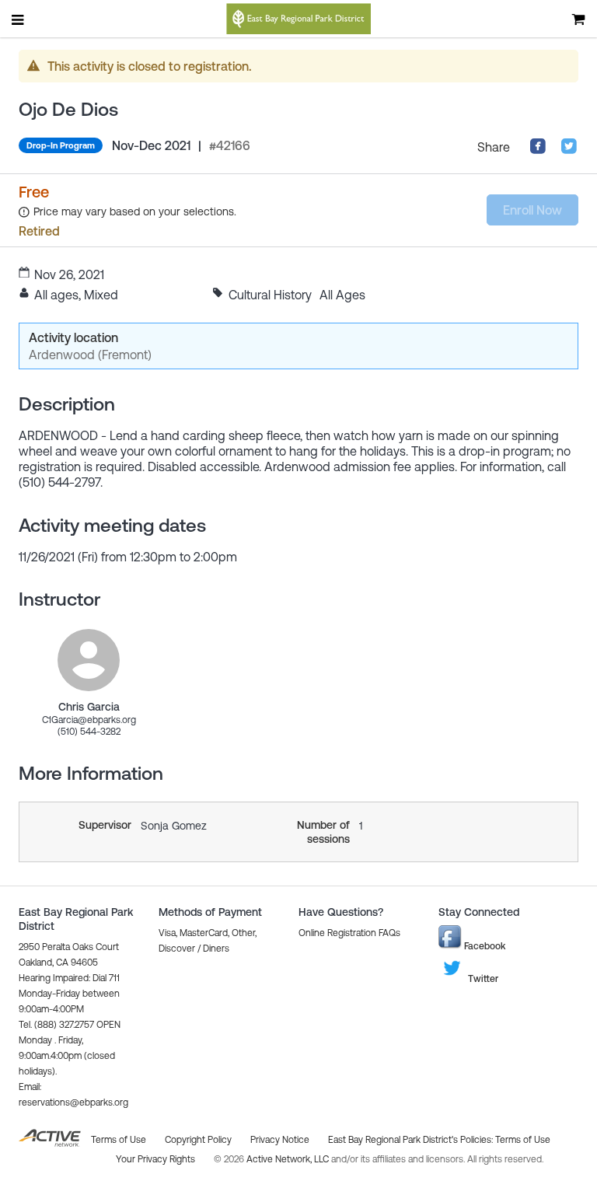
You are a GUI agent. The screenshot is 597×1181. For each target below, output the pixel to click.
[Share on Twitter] (569, 150)
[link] (89, 660)
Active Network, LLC (288, 1159)
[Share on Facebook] (538, 150)
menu (18, 19)
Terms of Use (522, 1139)
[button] (349, 933)
